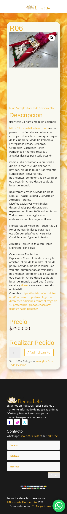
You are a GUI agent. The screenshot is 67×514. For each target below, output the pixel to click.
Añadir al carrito (39, 352)
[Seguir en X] (25, 422)
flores (24, 285)
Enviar (54, 475)
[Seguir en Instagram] (17, 422)
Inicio (12, 108)
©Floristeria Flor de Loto (22, 502)
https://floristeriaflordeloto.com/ (29, 128)
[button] (51, 38)
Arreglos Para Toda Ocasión (32, 108)
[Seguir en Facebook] (10, 422)
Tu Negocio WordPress (46, 506)
